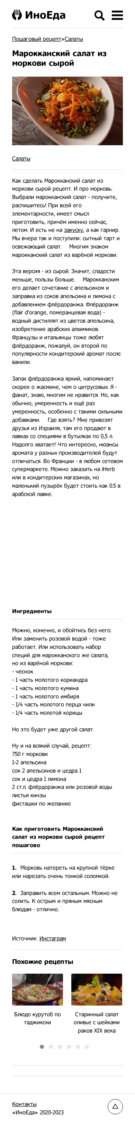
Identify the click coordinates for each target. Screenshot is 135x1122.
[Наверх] (115, 1106)
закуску (73, 230)
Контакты (24, 1104)
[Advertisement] (67, 553)
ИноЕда (45, 14)
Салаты (21, 158)
